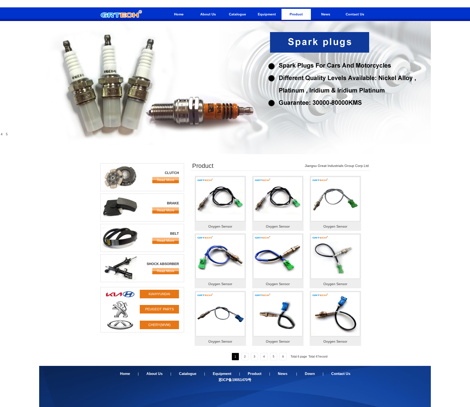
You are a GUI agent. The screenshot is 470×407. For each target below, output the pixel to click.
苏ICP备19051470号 (235, 380)
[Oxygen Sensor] (220, 220)
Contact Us (355, 14)
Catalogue (237, 14)
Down (310, 374)
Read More (165, 180)
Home (179, 14)
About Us (208, 14)
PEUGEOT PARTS (159, 309)
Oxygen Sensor (220, 226)
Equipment (267, 14)
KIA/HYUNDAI (159, 294)
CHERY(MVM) (159, 325)
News (325, 14)
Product (296, 14)
